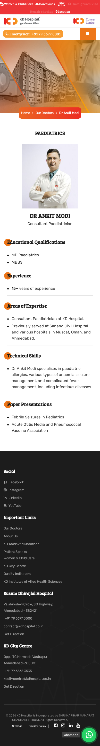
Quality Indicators (17, 574)
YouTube (15, 506)
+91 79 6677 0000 (18, 618)
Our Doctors (45, 113)
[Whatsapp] (89, 735)
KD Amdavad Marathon (21, 544)
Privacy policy (37, 726)
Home (25, 113)
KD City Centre (15, 566)
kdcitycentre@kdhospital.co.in (27, 679)
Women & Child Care (18, 4)
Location (64, 11)
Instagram (16, 490)
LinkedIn (15, 498)
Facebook (16, 482)
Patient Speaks (15, 552)
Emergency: (35, 33)
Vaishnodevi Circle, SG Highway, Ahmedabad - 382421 (28, 607)
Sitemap (17, 726)
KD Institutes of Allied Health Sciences (33, 582)
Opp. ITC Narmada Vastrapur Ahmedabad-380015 (25, 660)
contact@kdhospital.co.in (23, 626)
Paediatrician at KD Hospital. (58, 318)
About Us (11, 536)
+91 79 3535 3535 (18, 671)
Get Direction (14, 634)
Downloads (46, 4)
